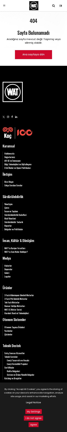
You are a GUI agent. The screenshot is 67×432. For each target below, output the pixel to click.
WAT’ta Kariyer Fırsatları (14, 248)
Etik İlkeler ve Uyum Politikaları (17, 167)
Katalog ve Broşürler (13, 378)
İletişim (7, 174)
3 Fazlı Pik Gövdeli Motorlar (15, 298)
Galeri (6, 272)
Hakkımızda (9, 153)
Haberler (8, 265)
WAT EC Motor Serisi (13, 309)
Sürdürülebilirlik (13, 196)
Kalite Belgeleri (13, 371)
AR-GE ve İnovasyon (12, 160)
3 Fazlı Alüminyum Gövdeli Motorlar (19, 295)
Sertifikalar (9, 367)
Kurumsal (9, 145)
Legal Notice (33, 402)
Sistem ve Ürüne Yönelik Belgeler (20, 374)
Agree (33, 424)
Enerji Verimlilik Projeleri (17, 364)
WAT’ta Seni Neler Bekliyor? (16, 251)
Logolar (7, 276)
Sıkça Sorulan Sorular (13, 185)
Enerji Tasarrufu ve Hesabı (18, 360)
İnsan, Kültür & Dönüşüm (18, 240)
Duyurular (8, 269)
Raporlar (8, 225)
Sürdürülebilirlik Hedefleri (15, 214)
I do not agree (33, 418)
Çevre (6, 207)
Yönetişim (8, 204)
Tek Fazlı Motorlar (12, 302)
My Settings (33, 411)
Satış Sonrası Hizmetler (14, 353)
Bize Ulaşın (8, 181)
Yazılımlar (8, 330)
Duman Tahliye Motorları (14, 306)
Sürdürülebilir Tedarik (13, 222)
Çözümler (8, 334)
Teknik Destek (12, 345)
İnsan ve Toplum (11, 211)
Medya (7, 258)
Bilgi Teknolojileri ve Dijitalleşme (17, 164)
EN (61, 5)
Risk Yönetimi (10, 218)
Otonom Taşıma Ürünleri (14, 327)
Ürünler (7, 287)
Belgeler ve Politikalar (13, 229)
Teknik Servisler (11, 356)
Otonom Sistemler (14, 319)
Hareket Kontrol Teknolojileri (16, 313)
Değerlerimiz (9, 157)
